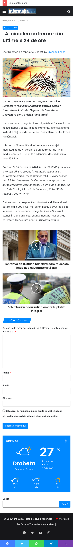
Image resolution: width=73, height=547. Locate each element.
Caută (6, 498)
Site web (7, 398)
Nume (7, 372)
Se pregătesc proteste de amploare (27, 3)
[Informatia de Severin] (22, 11)
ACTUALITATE (20, 20)
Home (8, 20)
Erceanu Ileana (56, 52)
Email (6, 385)
